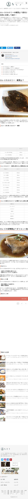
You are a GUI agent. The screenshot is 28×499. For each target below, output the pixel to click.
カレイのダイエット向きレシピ (9, 72)
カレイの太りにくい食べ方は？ (9, 71)
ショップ (16, 485)
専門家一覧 (22, 492)
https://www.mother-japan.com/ (11, 55)
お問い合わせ (14, 491)
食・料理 (3, 479)
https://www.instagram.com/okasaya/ (12, 58)
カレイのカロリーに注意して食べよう (10, 74)
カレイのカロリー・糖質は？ (8, 66)
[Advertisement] (14, 24)
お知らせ (11, 492)
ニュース (16, 482)
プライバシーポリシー (18, 492)
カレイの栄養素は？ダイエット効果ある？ (11, 68)
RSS (26, 490)
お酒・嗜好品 (4, 485)
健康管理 (6, 8)
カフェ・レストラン (5, 482)
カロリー (11, 8)
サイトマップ (2, 491)
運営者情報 (8, 492)
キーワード (5, 492)
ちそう (1, 8)
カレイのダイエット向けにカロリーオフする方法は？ (13, 69)
